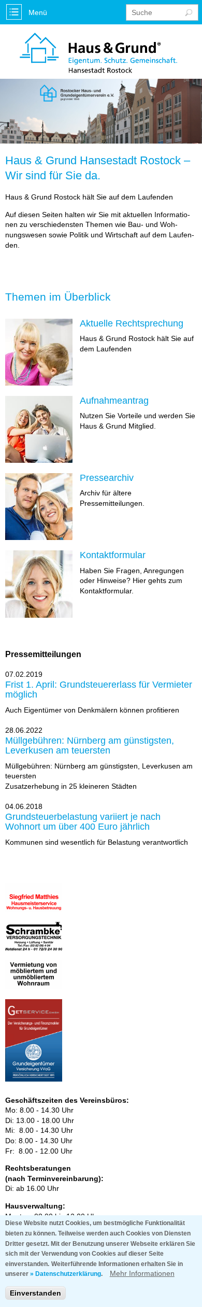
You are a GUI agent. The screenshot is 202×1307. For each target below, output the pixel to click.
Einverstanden (35, 1293)
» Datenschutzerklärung (65, 1273)
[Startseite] (98, 54)
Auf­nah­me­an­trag (114, 401)
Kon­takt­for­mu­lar (113, 555)
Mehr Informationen (142, 1273)
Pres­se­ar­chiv (107, 478)
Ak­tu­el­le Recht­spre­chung (131, 324)
